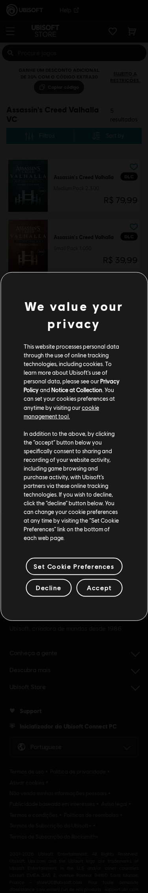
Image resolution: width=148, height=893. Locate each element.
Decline (48, 587)
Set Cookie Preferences (74, 566)
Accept (99, 587)
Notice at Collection (76, 389)
